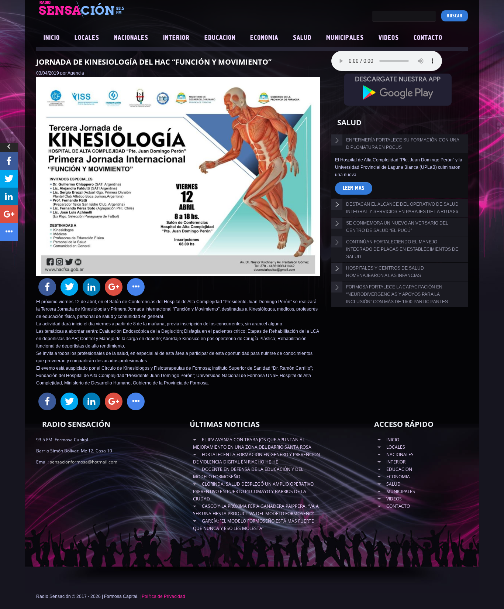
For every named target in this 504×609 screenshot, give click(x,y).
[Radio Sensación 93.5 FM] (123, 9)
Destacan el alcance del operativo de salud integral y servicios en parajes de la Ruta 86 (402, 208)
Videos (389, 38)
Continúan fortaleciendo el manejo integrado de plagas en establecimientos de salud (402, 249)
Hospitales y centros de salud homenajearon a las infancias (385, 272)
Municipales (345, 38)
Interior (176, 38)
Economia (264, 38)
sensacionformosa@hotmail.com (83, 462)
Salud (302, 38)
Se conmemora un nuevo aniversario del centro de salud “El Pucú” (397, 226)
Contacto (428, 38)
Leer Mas (354, 188)
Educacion (219, 38)
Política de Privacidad (163, 596)
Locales (87, 38)
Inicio (52, 38)
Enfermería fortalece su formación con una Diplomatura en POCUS (402, 143)
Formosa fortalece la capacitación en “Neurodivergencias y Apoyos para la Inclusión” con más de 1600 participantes (397, 294)
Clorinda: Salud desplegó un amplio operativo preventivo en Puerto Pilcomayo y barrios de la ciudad (253, 491)
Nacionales (131, 38)
